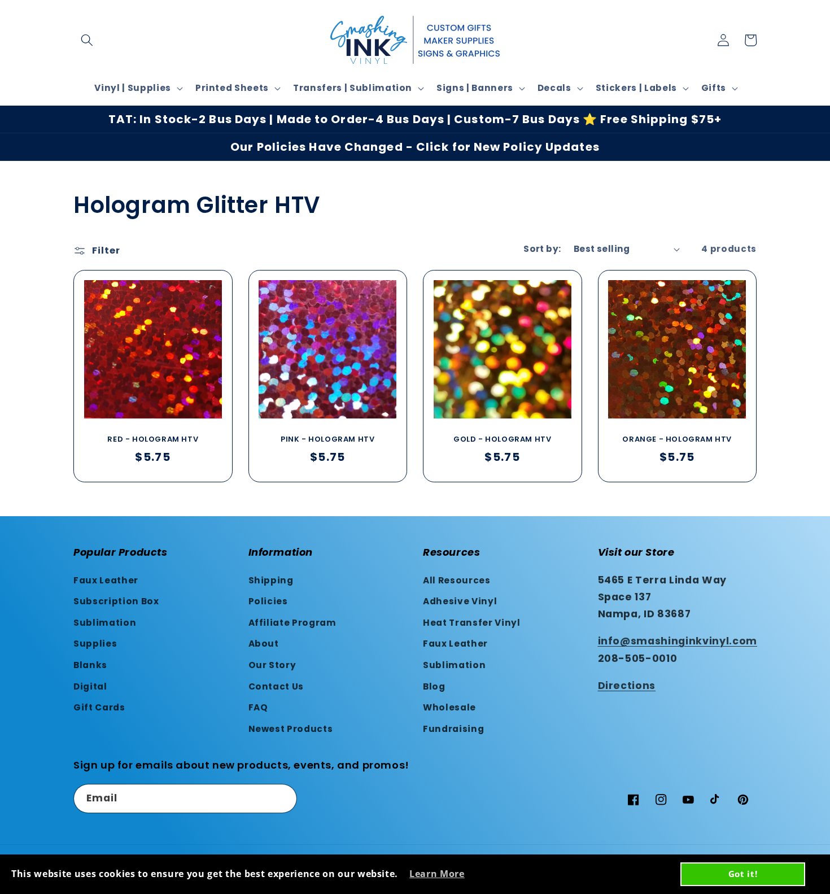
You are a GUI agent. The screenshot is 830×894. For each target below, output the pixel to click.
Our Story (272, 665)
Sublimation (104, 623)
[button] (87, 40)
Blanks (90, 665)
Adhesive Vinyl (460, 601)
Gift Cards (99, 707)
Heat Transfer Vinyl (472, 623)
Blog (434, 686)
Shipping (271, 580)
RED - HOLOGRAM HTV (152, 439)
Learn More (437, 873)
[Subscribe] (282, 798)
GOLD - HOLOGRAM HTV (502, 439)
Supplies (95, 643)
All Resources (457, 580)
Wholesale (449, 707)
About (263, 643)
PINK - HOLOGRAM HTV (327, 439)
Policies (268, 601)
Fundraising (453, 729)
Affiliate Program (292, 623)
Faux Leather (105, 580)
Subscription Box (116, 601)
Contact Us (276, 686)
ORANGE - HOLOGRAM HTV (677, 439)
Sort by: (542, 249)
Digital (90, 686)
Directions (627, 685)
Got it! (743, 873)
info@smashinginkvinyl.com (678, 641)
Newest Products (290, 729)
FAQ (258, 707)
